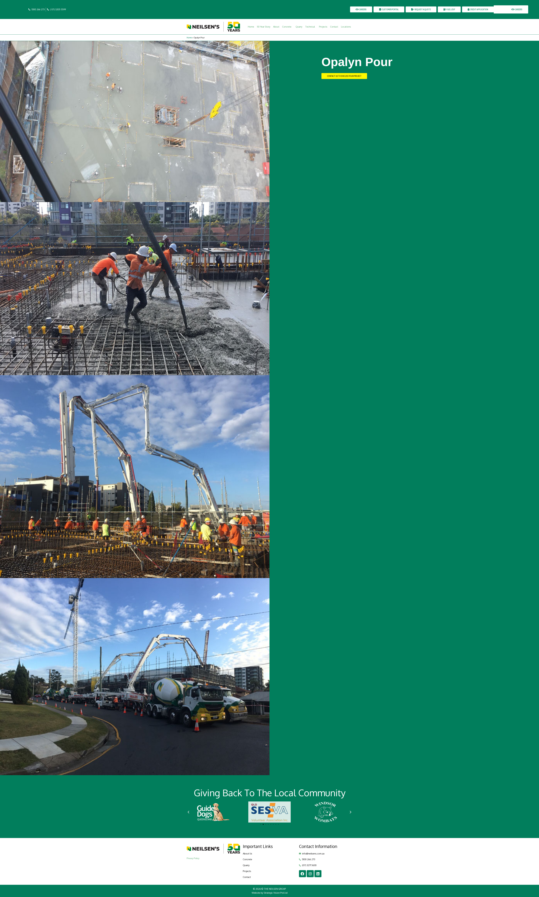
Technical (310, 26)
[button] (188, 812)
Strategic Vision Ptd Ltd (275, 892)
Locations (346, 26)
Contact (334, 26)
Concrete (286, 26)
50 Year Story (263, 26)
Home (251, 26)
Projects (323, 26)
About (276, 26)
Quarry (299, 26)
